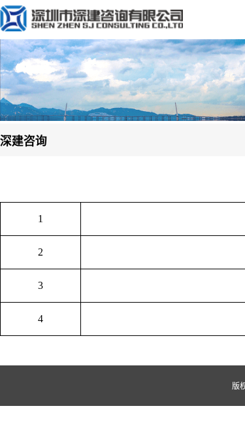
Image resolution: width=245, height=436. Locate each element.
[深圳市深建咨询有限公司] (91, 27)
